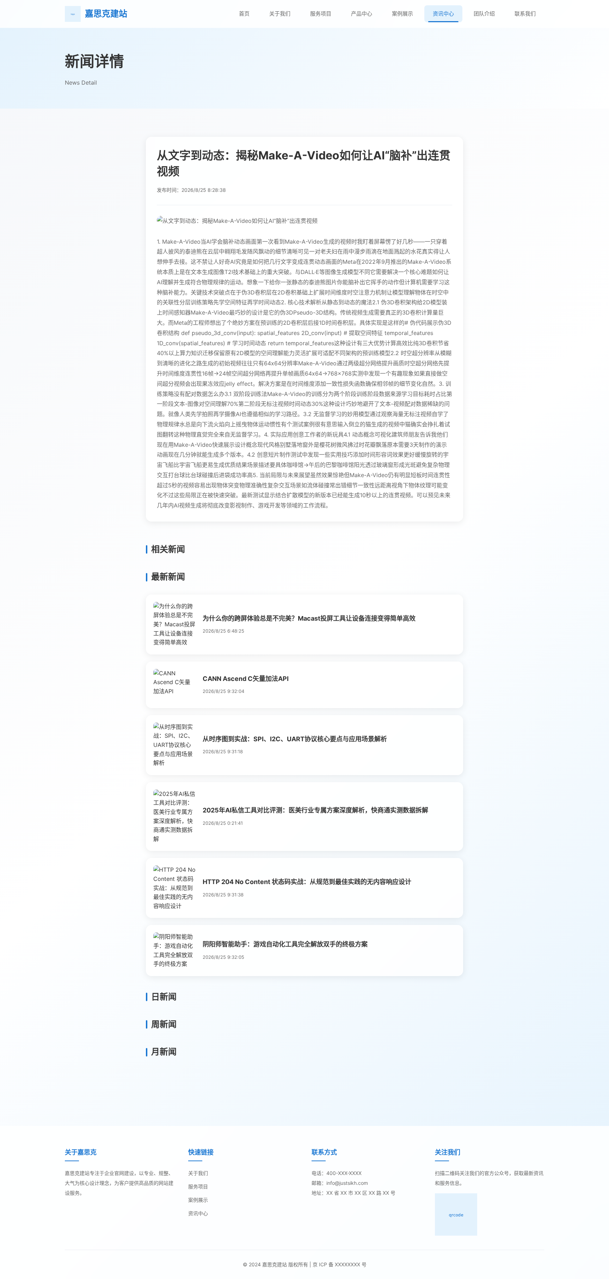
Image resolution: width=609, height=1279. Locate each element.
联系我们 (525, 13)
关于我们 (279, 13)
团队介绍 (484, 13)
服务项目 (320, 13)
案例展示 (402, 13)
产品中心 (361, 13)
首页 (244, 13)
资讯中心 (443, 13)
